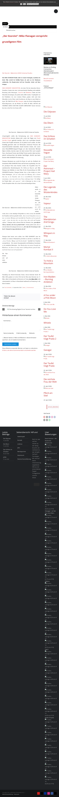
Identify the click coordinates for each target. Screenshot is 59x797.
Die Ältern (48, 122)
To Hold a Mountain (48, 262)
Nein (24, 4)
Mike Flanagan (19, 101)
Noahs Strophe (49, 717)
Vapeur (47, 203)
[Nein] (57, 3)
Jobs (18, 448)
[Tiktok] (47, 417)
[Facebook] (54, 417)
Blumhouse (29, 92)
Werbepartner (21, 451)
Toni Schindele (7, 287)
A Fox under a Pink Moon (50, 296)
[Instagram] (52, 417)
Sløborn (47, 581)
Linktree (19, 444)
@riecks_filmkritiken (53, 407)
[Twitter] (47, 420)
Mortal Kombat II (48, 248)
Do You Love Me (50, 310)
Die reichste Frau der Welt (50, 380)
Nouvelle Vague (48, 151)
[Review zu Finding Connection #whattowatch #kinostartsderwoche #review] (50, 61)
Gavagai (47, 349)
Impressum (20, 455)
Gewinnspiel (21, 436)
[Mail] (44, 420)
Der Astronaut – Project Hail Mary (49, 169)
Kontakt (19, 440)
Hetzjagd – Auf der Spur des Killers (50, 512)
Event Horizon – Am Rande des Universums (51, 441)
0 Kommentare (30, 287)
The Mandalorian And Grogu (50, 219)
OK (21, 4)
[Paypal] (49, 417)
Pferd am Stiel (48, 394)
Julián (4, 457)
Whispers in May (49, 234)
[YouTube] (44, 417)
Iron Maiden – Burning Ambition (49, 279)
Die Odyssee (50, 111)
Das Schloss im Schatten (49, 137)
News (24, 287)
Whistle (47, 322)
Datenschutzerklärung (22, 459)
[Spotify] (49, 420)
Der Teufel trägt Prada (49, 364)
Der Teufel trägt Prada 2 (50, 337)
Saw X (46, 649)
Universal (20, 92)
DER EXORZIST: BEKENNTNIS (11, 88)
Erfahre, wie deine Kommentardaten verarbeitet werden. (19, 350)
